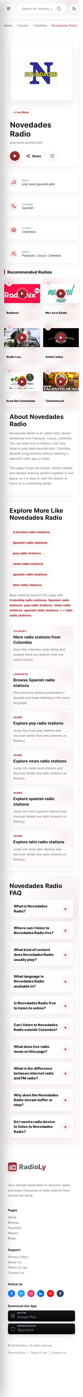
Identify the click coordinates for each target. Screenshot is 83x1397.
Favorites (14, 1228)
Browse (13, 1222)
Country (23, 25)
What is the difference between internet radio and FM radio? (34, 1073)
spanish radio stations (30, 574)
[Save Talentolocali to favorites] (48, 371)
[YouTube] (50, 1293)
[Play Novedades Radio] (15, 156)
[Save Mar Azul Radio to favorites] (48, 283)
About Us (14, 1262)
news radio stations (28, 564)
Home (8, 25)
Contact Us (16, 1273)
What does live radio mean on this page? (31, 1049)
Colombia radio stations (31, 532)
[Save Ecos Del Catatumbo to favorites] (9, 371)
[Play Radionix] (22, 293)
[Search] (58, 8)
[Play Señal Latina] (60, 337)
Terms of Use (17, 1267)
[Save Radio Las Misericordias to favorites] (9, 327)
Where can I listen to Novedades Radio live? (34, 930)
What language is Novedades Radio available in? (29, 981)
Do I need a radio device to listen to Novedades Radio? (34, 1126)
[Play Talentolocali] (60, 381)
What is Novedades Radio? (30, 908)
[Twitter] (21, 1293)
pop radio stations (27, 553)
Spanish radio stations (30, 542)
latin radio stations (27, 585)
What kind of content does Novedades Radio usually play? (34, 954)
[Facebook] (11, 1293)
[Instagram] (31, 1293)
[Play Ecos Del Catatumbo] (22, 381)
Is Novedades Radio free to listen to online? (35, 1005)
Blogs (12, 1238)
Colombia (40, 25)
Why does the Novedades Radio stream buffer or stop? (36, 1100)
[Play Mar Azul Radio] (60, 293)
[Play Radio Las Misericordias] (22, 337)
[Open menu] (8, 8)
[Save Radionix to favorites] (9, 283)
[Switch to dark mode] (74, 8)
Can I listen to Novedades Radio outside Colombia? (36, 1027)
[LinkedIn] (40, 1293)
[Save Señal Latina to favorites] (48, 327)
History (13, 1233)
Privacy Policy (18, 1257)
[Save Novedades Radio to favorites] (52, 156)
